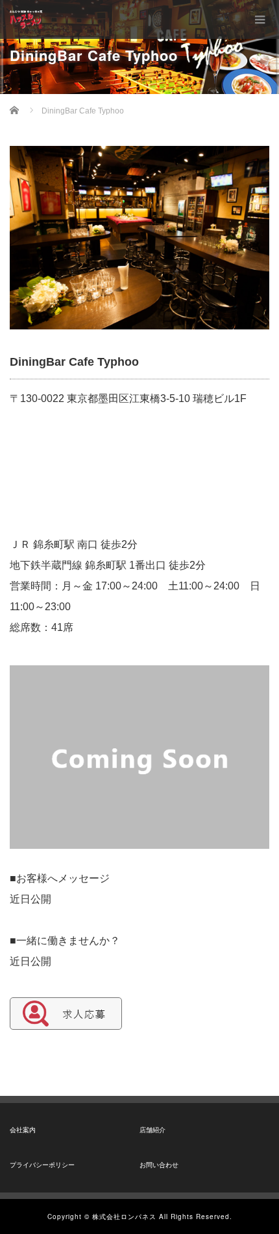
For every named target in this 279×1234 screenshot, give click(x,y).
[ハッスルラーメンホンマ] (26, 19)
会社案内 (23, 1129)
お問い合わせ (159, 1165)
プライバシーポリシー (42, 1165)
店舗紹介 (152, 1129)
